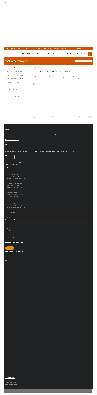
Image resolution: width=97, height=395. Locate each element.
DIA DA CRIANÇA (11, 212)
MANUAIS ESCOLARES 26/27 (14, 89)
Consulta (65, 391)
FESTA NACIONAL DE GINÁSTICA (15, 96)
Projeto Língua (10, 237)
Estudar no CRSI (81, 391)
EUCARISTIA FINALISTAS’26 (13, 203)
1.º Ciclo (9, 228)
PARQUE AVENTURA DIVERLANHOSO (16, 201)
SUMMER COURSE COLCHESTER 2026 (16, 79)
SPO (70, 391)
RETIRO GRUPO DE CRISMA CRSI (14, 205)
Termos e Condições (10, 382)
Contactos (88, 391)
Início (41, 391)
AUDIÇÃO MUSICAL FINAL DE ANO (15, 93)
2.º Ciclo (9, 230)
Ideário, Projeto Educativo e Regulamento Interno (42, 48)
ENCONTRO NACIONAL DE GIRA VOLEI (16, 207)
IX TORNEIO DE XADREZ (12, 210)
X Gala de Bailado (11, 198)
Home (77, 60)
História (27, 48)
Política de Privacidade (11, 384)
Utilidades (74, 391)
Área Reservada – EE (10, 48)
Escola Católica (51, 391)
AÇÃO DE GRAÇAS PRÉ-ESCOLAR (15, 86)
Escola (45, 391)
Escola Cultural (59, 391)
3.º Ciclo (9, 232)
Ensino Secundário (11, 235)
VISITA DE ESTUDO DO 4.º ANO (14, 192)
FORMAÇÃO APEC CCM (13, 82)
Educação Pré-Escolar (12, 226)
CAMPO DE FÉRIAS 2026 (13, 196)
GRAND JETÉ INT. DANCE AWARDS (15, 75)
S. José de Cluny (20, 48)
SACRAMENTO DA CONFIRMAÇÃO (15, 194)
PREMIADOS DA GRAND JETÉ (14, 72)
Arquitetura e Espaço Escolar (60, 48)
